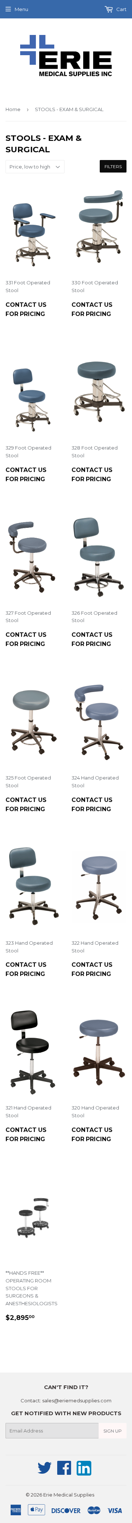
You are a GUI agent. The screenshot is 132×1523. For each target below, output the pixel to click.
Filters (113, 166)
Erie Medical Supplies (68, 1495)
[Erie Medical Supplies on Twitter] (44, 1472)
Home (13, 109)
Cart (120, 9)
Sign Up (112, 1431)
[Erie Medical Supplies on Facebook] (64, 1472)
